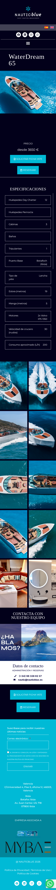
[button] (28, 43)
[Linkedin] (24, 34)
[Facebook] (18, 34)
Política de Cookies (28, 873)
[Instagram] (31, 34)
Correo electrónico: (18, 738)
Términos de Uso (40, 870)
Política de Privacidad (17, 870)
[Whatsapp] (37, 34)
